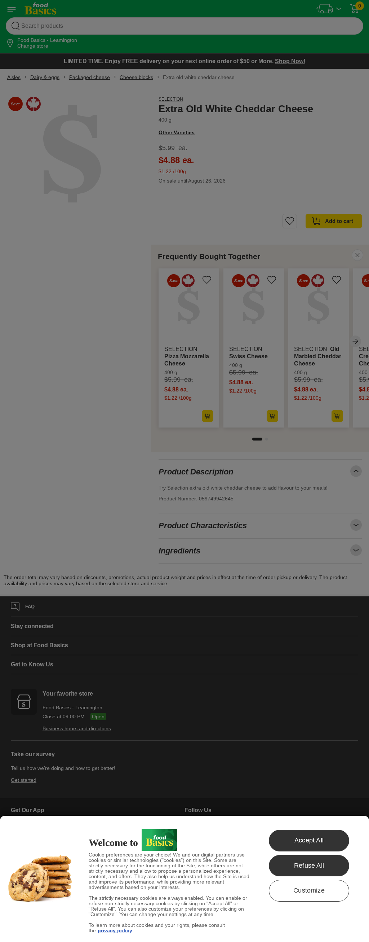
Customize (309, 890)
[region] (184, 879)
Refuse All (309, 865)
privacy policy (115, 930)
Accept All (309, 840)
